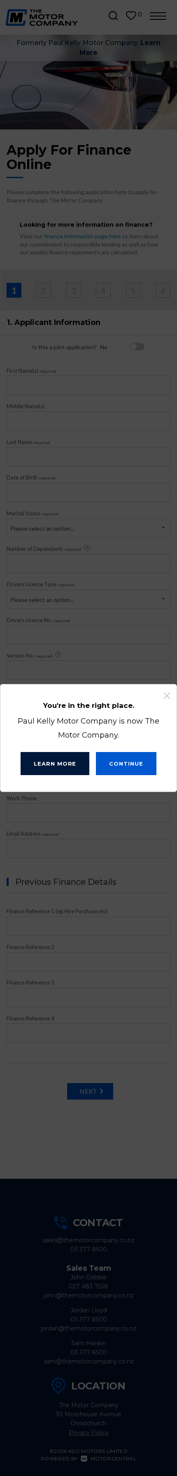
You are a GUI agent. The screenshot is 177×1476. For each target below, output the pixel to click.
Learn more (55, 763)
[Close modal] (167, 696)
